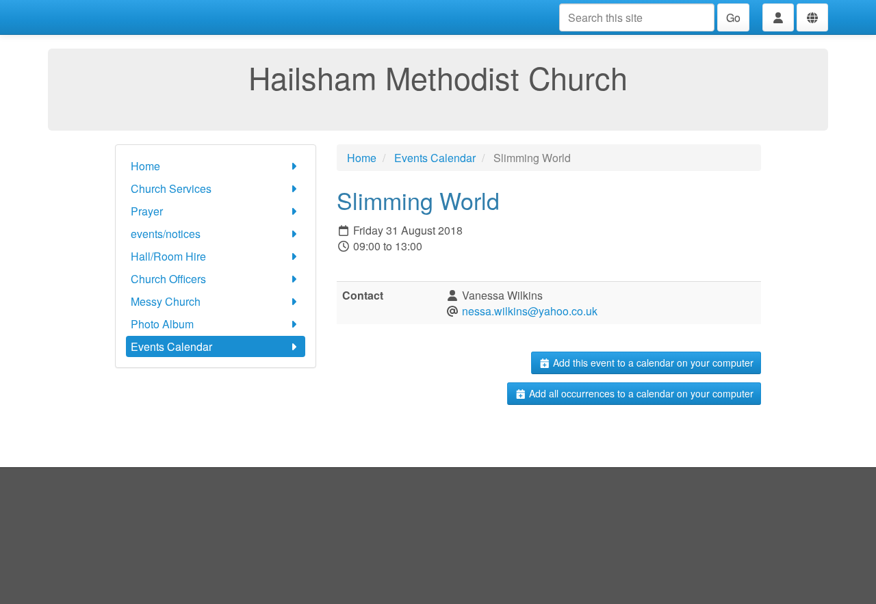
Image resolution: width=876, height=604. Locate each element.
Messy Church (166, 301)
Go (733, 17)
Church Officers (168, 279)
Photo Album (162, 324)
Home (145, 166)
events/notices (166, 233)
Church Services (171, 188)
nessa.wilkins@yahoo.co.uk (529, 311)
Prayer (147, 211)
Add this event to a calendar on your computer (651, 362)
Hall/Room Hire (168, 256)
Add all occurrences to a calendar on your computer (639, 393)
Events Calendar (171, 346)
